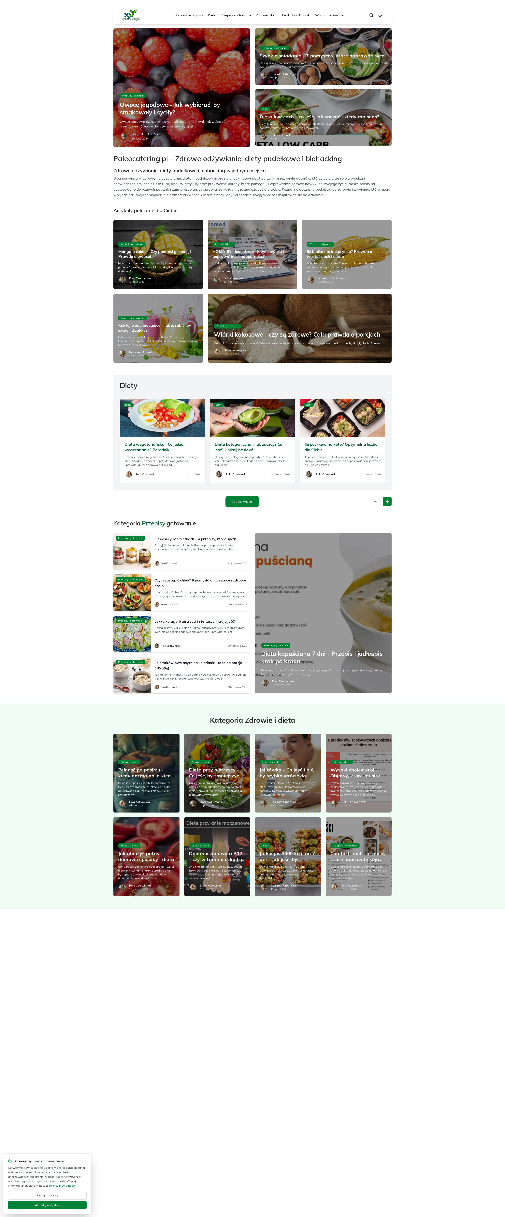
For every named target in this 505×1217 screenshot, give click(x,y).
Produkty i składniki (296, 15)
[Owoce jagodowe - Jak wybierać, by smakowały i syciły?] (181, 87)
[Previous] (375, 501)
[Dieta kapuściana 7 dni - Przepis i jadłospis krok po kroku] (323, 613)
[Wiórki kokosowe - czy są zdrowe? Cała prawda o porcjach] (300, 328)
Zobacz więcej (242, 502)
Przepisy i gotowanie (236, 15)
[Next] (387, 501)
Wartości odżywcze (329, 15)
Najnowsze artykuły (189, 15)
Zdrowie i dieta (266, 15)
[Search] (371, 15)
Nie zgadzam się (47, 1195)
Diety (212, 15)
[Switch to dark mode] (380, 15)
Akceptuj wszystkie (47, 1205)
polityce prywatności (62, 1185)
